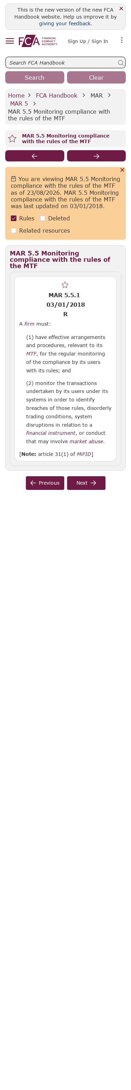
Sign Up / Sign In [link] (88, 41)
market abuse (86, 441)
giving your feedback (64, 23)
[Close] (121, 9)
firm (29, 323)
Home (16, 95)
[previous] (34, 155)
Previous (49, 483)
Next (82, 483)
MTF (31, 353)
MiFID (84, 454)
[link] (38, 40)
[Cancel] (122, 170)
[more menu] (122, 40)
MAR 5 (19, 103)
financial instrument (50, 433)
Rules (26, 218)
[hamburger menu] (9, 41)
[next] (96, 155)
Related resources (44, 230)
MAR (96, 95)
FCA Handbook (56, 95)
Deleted (59, 218)
